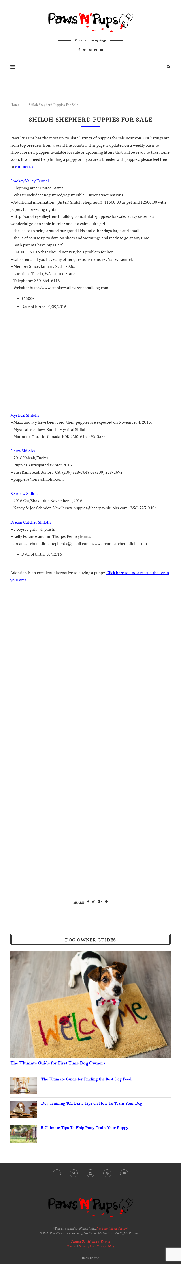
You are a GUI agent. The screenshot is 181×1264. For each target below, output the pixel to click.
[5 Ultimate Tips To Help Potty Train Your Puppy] (23, 1128)
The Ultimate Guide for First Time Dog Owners (57, 1063)
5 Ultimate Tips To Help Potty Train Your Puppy (84, 1127)
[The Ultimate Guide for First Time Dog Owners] (90, 954)
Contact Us (78, 1241)
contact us (24, 166)
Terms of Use (86, 1246)
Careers (71, 1246)
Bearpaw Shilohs (25, 493)
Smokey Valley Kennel (29, 180)
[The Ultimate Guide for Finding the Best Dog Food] (23, 1080)
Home (14, 105)
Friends (105, 1241)
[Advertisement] (90, 681)
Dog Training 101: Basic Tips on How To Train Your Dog (91, 1103)
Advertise (93, 1241)
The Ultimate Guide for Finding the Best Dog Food (86, 1079)
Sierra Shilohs (22, 450)
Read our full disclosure (111, 1228)
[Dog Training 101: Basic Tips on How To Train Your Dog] (23, 1104)
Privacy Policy (105, 1246)
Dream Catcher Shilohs (30, 522)
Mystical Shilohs (24, 415)
